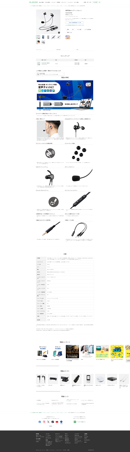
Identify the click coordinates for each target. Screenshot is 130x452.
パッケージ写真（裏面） (88, 29)
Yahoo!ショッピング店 (78, 440)
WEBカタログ (57, 439)
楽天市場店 (76, 439)
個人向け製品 (41, 2)
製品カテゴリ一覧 (38, 435)
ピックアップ (47, 436)
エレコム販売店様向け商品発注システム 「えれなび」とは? (74, 25)
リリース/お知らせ (48, 435)
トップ (30, 5)
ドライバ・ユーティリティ (59, 435)
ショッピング (70, 2)
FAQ (72, 29)
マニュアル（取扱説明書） (59, 436)
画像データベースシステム (59, 440)
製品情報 (34, 5)
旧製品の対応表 (48, 445)
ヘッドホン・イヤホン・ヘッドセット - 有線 (63, 5)
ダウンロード (63, 2)
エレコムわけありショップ (78, 441)
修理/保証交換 (67, 439)
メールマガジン (67, 441)
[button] (47, 434)
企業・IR (85, 435)
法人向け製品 (47, 2)
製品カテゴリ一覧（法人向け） (40, 436)
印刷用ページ (69, 32)
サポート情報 (76, 2)
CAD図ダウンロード (58, 441)
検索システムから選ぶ (49, 444)
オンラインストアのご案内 (78, 436)
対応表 (68, 29)
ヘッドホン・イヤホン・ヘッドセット (48, 5)
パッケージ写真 (79, 29)
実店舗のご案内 (77, 435)
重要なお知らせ (67, 440)
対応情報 (58, 2)
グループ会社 (86, 436)
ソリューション (38, 440)
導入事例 (37, 441)
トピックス (53, 2)
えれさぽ (66, 436)
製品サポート (67, 435)
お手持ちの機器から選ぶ (49, 441)
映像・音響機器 (38, 5)
